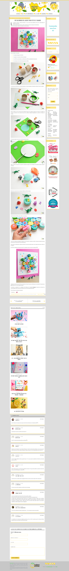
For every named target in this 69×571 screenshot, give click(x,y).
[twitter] (55, 43)
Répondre (42, 427)
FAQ (48, 1)
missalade (18, 429)
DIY (23, 13)
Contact (56, 1)
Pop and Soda (55, 114)
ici (11, 285)
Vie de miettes (50, 131)
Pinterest (31, 294)
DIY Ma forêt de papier (19, 324)
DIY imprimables (30, 13)
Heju (48, 112)
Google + (35, 294)
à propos (52, 1)
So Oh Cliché (55, 130)
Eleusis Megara (55, 129)
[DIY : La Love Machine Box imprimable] (55, 80)
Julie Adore (49, 113)
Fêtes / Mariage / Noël (20, 18)
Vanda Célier (19, 493)
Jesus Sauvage (55, 112)
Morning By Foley (50, 114)
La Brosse (18, 484)
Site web (12, 542)
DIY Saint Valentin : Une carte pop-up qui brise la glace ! (19, 341)
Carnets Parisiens (50, 120)
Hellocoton (25, 294)
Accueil (18, 13)
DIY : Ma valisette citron (19, 411)
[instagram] (49, 43)
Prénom (52, 94)
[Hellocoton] (53, 43)
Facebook (21, 294)
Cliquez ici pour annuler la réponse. (32, 529)
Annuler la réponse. (18, 532)
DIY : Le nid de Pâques (18, 301)
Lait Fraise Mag (50, 130)
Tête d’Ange (49, 115)
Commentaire (13, 546)
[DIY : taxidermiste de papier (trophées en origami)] (50, 80)
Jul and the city (20, 476)
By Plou (49, 111)
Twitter (29, 294)
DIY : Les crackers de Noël (37, 301)
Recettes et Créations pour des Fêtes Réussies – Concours (19, 394)
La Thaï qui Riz (55, 113)
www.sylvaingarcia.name (49, 566)
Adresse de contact (15, 537)
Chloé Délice (54, 120)
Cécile (17, 446)
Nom (12, 533)
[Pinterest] (57, 43)
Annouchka (49, 129)
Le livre (37, 13)
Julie (17, 466)
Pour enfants (26, 18)
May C (56, 566)
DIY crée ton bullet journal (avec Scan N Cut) (19, 376)
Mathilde (18, 437)
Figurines (43, 13)
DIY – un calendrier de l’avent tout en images (19, 359)
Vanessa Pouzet (55, 115)
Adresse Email (52, 91)
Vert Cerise (54, 111)
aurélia (17, 420)
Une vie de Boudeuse (21, 507)
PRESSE (45, 1)
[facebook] (51, 43)
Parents (34, 287)
